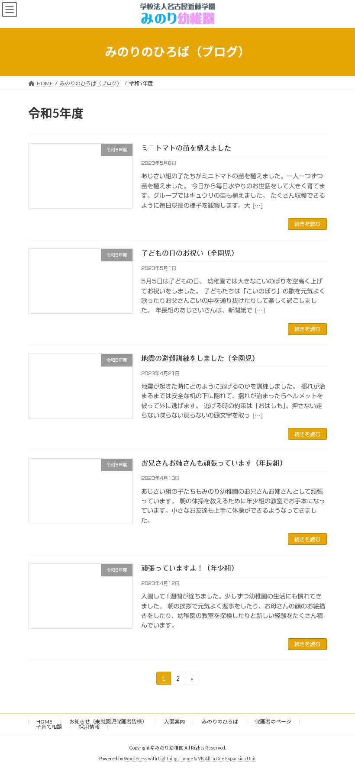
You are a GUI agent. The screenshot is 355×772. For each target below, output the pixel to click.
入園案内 (174, 721)
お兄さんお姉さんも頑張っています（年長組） (214, 463)
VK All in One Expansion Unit (227, 758)
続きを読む (307, 223)
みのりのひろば (220, 721)
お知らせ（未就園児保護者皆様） (108, 721)
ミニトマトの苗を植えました (186, 148)
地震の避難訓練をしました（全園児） (200, 358)
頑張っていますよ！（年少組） (189, 568)
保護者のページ (273, 721)
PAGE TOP (339, 739)
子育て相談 (49, 727)
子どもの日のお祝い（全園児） (189, 253)
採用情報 (89, 727)
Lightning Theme (175, 758)
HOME (44, 721)
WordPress (135, 758)
